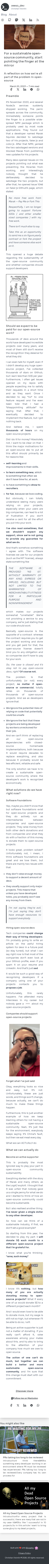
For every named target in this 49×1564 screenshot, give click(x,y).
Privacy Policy (24, 1553)
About (13, 14)
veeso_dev (17, 5)
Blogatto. (32, 1548)
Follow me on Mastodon (26, 1398)
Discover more (24, 1391)
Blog (4, 14)
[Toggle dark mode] (2, 19)
